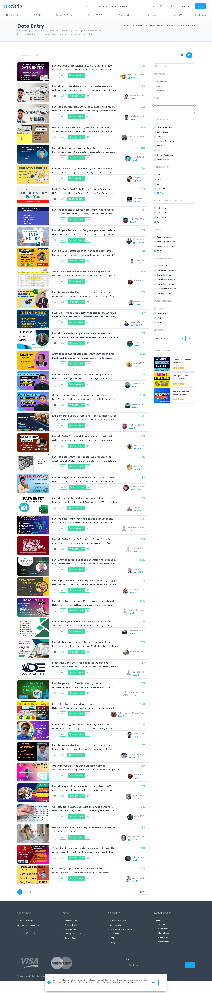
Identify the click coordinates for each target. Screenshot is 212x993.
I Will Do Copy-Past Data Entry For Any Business (81, 189)
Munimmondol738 (136, 836)
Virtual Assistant (152, 15)
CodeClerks (163, 928)
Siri (158, 150)
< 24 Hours (162, 208)
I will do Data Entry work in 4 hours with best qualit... (83, 436)
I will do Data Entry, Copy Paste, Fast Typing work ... (83, 168)
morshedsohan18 (136, 754)
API (112, 938)
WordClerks (163, 941)
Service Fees (70, 938)
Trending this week (166, 241)
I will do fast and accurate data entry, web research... (84, 209)
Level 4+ (161, 188)
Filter (159, 112)
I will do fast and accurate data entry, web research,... (84, 147)
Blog (112, 942)
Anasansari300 (137, 651)
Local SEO (177, 15)
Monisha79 (139, 445)
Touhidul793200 (136, 610)
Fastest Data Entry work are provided (74, 703)
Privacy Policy (71, 925)
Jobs (158, 86)
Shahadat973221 (136, 136)
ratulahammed (137, 95)
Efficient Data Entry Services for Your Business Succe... (85, 415)
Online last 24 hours (166, 270)
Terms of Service (73, 920)
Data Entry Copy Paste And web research (77, 868)
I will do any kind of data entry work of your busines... (84, 477)
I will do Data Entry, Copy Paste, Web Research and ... (84, 600)
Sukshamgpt (138, 548)
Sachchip (138, 466)
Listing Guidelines (73, 933)
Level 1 (160, 174)
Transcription (163, 159)
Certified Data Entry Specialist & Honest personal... (82, 806)
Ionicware (160, 920)
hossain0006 (138, 157)
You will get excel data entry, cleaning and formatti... (84, 847)
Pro (161, 193)
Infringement (71, 929)
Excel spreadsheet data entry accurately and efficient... (85, 827)
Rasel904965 (138, 383)
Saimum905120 (137, 589)
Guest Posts (200, 15)
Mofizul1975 (138, 239)
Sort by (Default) (29, 56)
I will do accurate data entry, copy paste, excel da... (83, 86)
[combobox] (174, 66)
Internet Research (165, 141)
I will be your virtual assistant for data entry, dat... (82, 292)
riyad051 (140, 260)
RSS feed (114, 933)
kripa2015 (138, 507)
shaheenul (138, 569)
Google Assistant (165, 155)
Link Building (12, 15)
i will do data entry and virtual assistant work (79, 498)
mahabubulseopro (135, 74)
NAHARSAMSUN (137, 219)
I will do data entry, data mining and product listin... (82, 518)
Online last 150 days (166, 288)
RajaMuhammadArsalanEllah (131, 713)
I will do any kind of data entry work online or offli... (83, 786)
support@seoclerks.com (28, 925)
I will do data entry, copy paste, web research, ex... (82, 333)
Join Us (129, 959)
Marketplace (161, 81)
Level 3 (160, 184)
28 (64, 487)
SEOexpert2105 (137, 692)
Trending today (164, 237)
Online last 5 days (165, 275)
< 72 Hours (162, 217)
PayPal (160, 308)
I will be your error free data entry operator (78, 683)
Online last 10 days (166, 279)
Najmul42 (138, 177)
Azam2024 (139, 342)
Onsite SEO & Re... (96, 15)
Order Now (77, 75)
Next (142, 892)
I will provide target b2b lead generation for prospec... (84, 559)
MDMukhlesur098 (136, 527)
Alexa (160, 145)
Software (160, 90)
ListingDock (163, 933)
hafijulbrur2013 (137, 486)
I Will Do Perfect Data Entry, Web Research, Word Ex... (85, 312)
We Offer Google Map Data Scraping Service (78, 765)
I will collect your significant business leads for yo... (82, 621)
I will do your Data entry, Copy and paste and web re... (84, 230)
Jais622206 (138, 733)
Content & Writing (64, 15)
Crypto (160, 317)
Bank (159, 322)
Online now (162, 265)
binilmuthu (139, 280)
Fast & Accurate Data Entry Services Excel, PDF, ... (82, 127)
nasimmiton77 (137, 322)
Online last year (164, 293)
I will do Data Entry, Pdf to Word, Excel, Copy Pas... (82, 539)
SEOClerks (163, 924)
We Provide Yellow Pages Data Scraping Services (81, 271)
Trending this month (167, 246)
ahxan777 (139, 816)
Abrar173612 (138, 795)
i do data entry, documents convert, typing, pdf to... (83, 724)
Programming (125, 15)
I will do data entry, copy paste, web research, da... (82, 456)
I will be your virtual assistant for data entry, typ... (82, 250)
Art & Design (36, 15)
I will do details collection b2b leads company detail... (83, 374)
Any (159, 222)
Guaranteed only (165, 127)
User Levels (115, 925)
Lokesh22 (139, 301)
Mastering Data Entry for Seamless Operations (80, 662)
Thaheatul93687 (136, 425)
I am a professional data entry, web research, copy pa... (85, 580)
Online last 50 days (166, 284)
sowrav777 (138, 363)
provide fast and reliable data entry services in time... (84, 353)
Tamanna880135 (136, 630)
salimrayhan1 (138, 878)
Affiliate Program (118, 920)
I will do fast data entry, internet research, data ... (82, 642)
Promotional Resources (121, 929)
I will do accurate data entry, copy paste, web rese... (83, 106)
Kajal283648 (138, 672)
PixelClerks (163, 937)
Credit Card (162, 313)
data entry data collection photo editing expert (80, 394)
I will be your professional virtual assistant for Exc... (83, 65)
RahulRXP (138, 198)
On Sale (161, 136)
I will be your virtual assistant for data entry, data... (83, 745)
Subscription (163, 132)
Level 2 (160, 179)
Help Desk (30, 920)
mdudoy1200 (138, 857)
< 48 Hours (162, 212)
